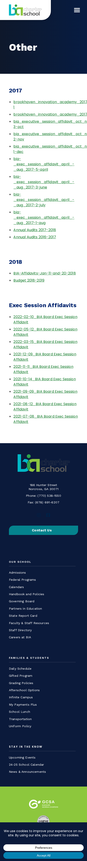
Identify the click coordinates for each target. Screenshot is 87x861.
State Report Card (23, 615)
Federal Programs (22, 579)
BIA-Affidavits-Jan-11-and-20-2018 (44, 273)
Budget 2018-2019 (28, 280)
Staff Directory (20, 630)
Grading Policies (21, 683)
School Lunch (19, 711)
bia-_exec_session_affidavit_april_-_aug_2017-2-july (43, 200)
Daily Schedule (20, 668)
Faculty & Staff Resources (29, 623)
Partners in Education (25, 608)
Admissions (17, 572)
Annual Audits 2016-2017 (34, 237)
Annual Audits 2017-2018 (34, 229)
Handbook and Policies (26, 594)
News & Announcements (27, 771)
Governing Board (21, 601)
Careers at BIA (20, 637)
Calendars (16, 587)
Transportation (20, 719)
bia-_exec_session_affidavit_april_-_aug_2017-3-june (43, 182)
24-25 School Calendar (26, 764)
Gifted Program (20, 675)
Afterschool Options (24, 690)
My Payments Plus (23, 704)
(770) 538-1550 (49, 495)
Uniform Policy (20, 726)
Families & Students (29, 658)
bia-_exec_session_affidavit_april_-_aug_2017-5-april (43, 164)
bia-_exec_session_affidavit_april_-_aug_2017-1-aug (43, 217)
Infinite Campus (21, 697)
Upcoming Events (22, 757)
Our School (20, 562)
